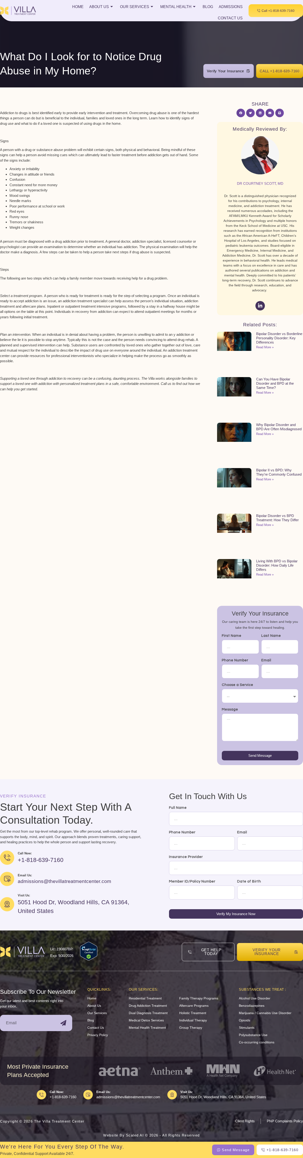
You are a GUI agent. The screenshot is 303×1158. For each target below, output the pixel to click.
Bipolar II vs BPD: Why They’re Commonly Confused (279, 472)
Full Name (178, 807)
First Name (231, 635)
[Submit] (63, 1023)
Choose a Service (237, 685)
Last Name (271, 635)
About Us (99, 7)
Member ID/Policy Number (192, 881)
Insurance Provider (186, 857)
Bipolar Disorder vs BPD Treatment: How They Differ (277, 518)
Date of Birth (249, 881)
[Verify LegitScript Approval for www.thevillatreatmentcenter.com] (88, 959)
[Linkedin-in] (260, 305)
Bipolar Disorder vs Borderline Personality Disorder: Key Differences (279, 338)
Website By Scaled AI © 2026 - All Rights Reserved (151, 1135)
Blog (208, 7)
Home (78, 7)
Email (266, 660)
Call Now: (57, 1092)
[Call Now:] (41, 1094)
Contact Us (230, 18)
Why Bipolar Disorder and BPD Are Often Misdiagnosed (279, 427)
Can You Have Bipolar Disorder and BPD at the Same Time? (275, 383)
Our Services (134, 7)
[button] (240, 113)
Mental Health (176, 7)
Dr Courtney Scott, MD (260, 183)
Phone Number (235, 660)
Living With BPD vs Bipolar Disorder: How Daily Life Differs (277, 565)
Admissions (231, 7)
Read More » (265, 347)
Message (230, 709)
